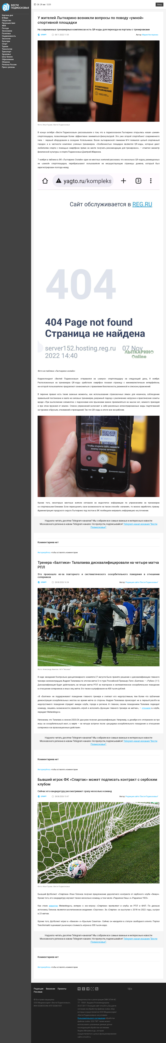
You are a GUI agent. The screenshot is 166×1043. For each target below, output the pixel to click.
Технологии (7, 49)
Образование (8, 59)
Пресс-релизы (8, 67)
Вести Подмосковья (15, 7)
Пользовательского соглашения (91, 1018)
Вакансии (50, 989)
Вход (159, 5)
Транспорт (6, 52)
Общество (6, 20)
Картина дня (7, 15)
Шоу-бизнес (7, 57)
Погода (5, 28)
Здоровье (6, 54)
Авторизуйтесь (44, 552)
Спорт (4, 44)
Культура (6, 41)
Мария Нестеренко (150, 35)
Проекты (62, 989)
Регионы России (9, 65)
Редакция (38, 989)
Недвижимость (9, 36)
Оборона (6, 62)
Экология (6, 39)
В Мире (5, 18)
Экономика (7, 31)
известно (53, 906)
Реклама (38, 992)
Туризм (5, 46)
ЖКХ (4, 26)
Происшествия (8, 23)
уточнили (146, 708)
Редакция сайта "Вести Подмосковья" (142, 582)
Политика (6, 33)
